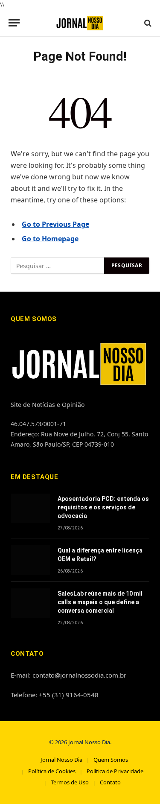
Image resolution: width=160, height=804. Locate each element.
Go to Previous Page (55, 224)
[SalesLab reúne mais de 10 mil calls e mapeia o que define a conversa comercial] (30, 603)
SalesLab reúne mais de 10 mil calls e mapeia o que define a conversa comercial (100, 602)
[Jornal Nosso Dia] (80, 23)
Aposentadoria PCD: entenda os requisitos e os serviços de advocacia (103, 507)
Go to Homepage (50, 238)
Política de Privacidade (115, 771)
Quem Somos (110, 759)
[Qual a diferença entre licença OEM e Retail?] (30, 560)
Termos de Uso (70, 782)
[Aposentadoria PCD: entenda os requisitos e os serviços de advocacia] (30, 508)
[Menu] (14, 22)
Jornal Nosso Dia (61, 759)
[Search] (147, 22)
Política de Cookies (52, 771)
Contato (110, 782)
